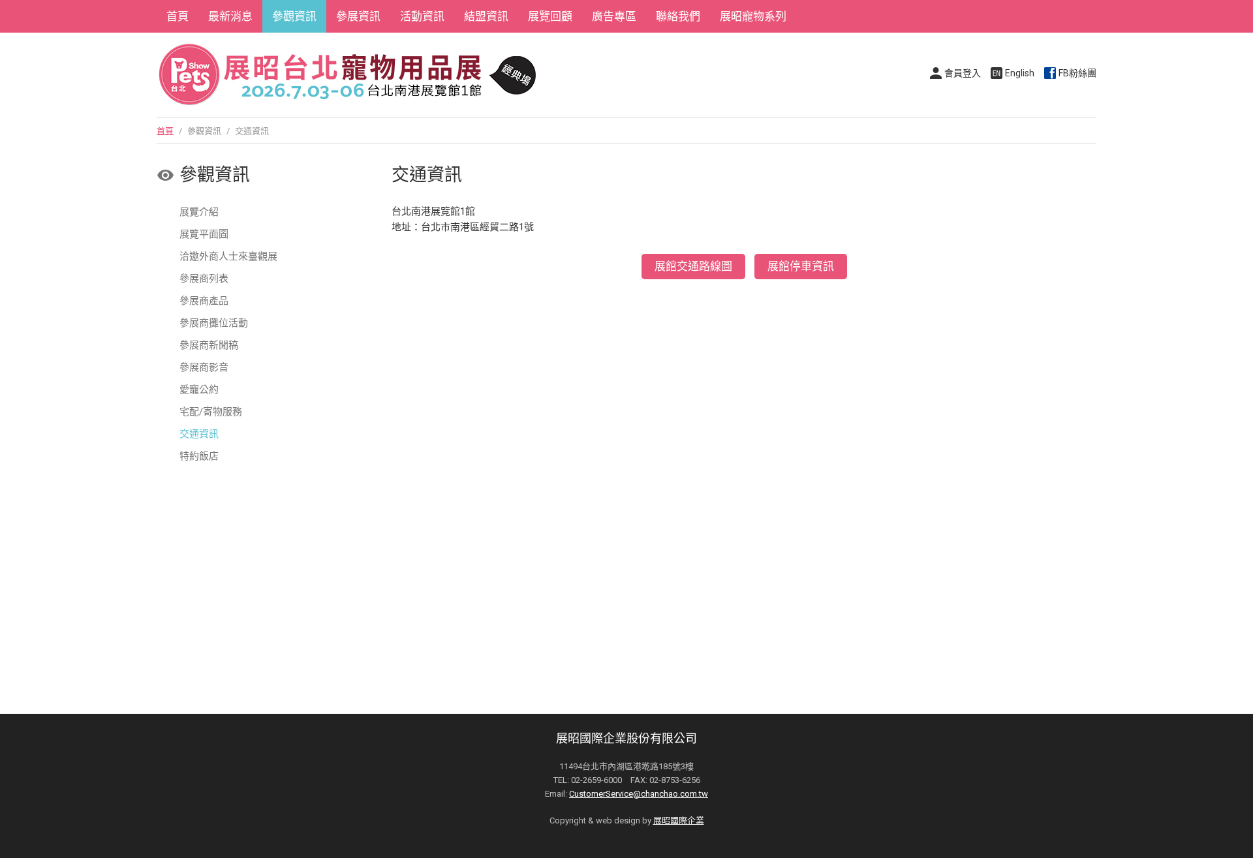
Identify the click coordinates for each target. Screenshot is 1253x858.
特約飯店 (199, 456)
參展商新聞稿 (208, 345)
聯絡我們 (678, 16)
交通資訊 (199, 434)
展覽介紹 (199, 212)
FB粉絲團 (1077, 73)
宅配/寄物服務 (210, 412)
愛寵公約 (199, 389)
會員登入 (962, 73)
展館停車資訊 (800, 266)
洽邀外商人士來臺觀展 (228, 256)
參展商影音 (203, 367)
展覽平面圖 (203, 234)
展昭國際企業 (678, 820)
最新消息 (230, 16)
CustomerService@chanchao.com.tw (638, 794)
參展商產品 (203, 301)
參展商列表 (203, 278)
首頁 (177, 16)
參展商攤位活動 (213, 323)
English (1019, 73)
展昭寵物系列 (753, 16)
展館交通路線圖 (693, 266)
